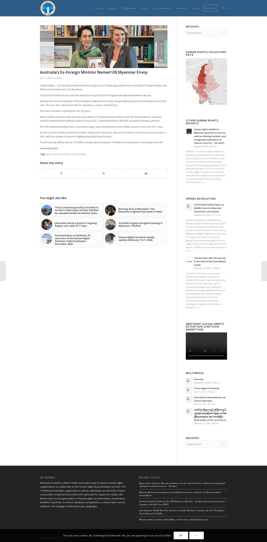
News (58, 78)
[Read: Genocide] (189, 381)
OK (180, 535)
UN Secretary (79, 154)
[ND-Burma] (48, 8)
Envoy (49, 154)
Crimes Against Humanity (206, 388)
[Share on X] (104, 173)
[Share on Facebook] (61, 173)
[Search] (223, 8)
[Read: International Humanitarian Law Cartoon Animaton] (189, 399)
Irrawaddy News (49, 148)
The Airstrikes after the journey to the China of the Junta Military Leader (210, 261)
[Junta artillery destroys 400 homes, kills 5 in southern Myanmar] (3, 271)
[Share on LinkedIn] (146, 173)
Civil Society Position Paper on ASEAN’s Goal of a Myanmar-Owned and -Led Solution (209, 208)
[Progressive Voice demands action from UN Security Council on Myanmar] (264, 271)
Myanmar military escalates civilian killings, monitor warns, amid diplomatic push (173, 519)
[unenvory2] (103, 46)
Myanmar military (62, 154)
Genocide (198, 379)
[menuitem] (99, 8)
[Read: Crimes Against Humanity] (189, 390)
